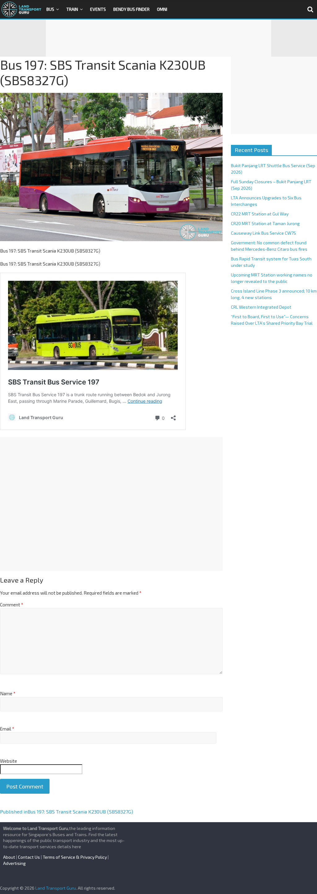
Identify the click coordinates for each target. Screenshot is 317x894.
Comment (11, 604)
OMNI (162, 9)
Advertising (14, 863)
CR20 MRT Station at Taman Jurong (265, 223)
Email (7, 728)
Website (8, 761)
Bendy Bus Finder (131, 9)
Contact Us (29, 857)
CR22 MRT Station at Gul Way (260, 213)
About (9, 857)
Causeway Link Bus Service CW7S (263, 233)
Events (98, 9)
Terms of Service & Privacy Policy (75, 857)
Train (72, 9)
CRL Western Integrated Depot (261, 307)
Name (7, 693)
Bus (50, 9)
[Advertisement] (158, 38)
